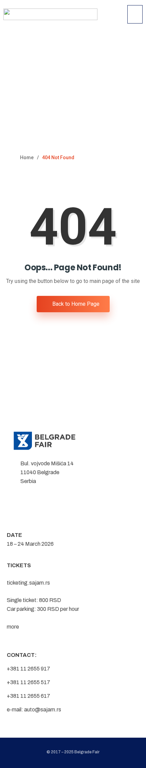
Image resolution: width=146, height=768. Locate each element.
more (13, 627)
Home (27, 157)
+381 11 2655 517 (28, 682)
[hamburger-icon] (135, 14)
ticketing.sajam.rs (28, 583)
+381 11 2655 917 (28, 668)
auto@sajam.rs (42, 709)
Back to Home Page (75, 304)
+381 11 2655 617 (28, 695)
